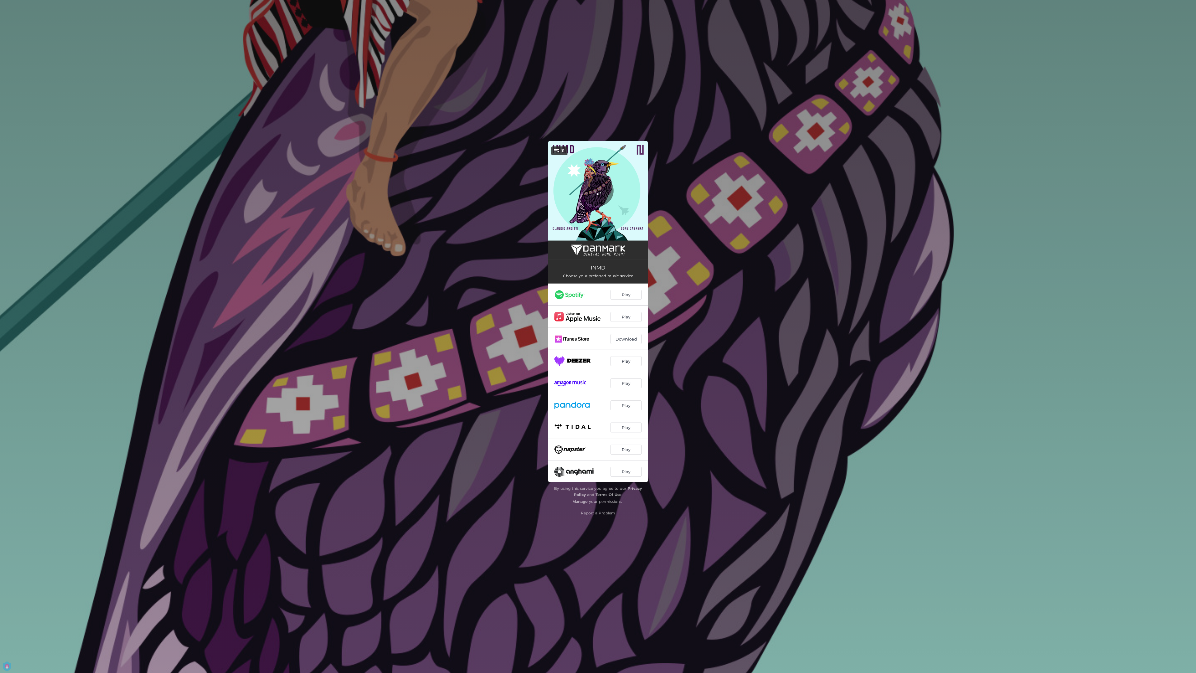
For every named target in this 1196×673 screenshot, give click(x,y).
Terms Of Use (609, 494)
